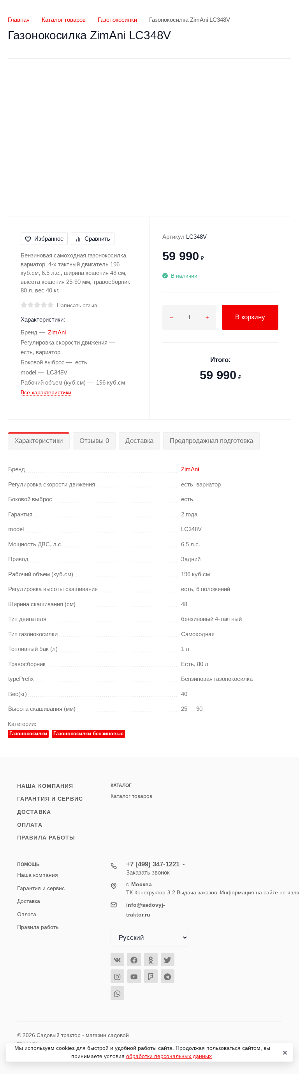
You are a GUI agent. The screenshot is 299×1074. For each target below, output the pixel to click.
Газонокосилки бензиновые (88, 733)
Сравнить (97, 238)
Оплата (29, 825)
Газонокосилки (28, 733)
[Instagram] (117, 976)
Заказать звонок (148, 872)
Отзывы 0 (94, 440)
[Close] (283, 1053)
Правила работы (46, 837)
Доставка (139, 440)
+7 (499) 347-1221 (152, 864)
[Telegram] (167, 976)
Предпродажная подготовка (211, 440)
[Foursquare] (151, 976)
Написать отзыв (77, 305)
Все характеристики (46, 392)
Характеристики (38, 440)
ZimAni (57, 332)
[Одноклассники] (151, 959)
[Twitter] (167, 959)
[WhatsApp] (117, 993)
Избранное (48, 238)
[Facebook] (134, 959)
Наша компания (45, 786)
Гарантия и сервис (50, 799)
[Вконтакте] (117, 959)
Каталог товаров (131, 796)
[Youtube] (134, 976)
